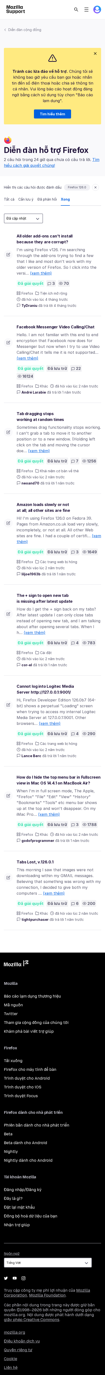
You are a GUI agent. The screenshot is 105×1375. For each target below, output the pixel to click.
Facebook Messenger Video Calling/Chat (55, 326)
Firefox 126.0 (77, 187)
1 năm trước (71, 392)
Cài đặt (46, 653)
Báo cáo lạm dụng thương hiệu (32, 996)
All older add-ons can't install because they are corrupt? (45, 239)
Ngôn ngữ (12, 1254)
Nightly (11, 1151)
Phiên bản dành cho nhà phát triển (36, 1125)
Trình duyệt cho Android (27, 1078)
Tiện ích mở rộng (53, 293)
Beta (8, 1134)
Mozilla (16, 964)
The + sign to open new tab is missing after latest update (45, 598)
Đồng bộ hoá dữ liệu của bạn (30, 1216)
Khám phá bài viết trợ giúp (29, 1031)
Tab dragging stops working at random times (40, 416)
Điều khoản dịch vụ (22, 1341)
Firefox (27, 293)
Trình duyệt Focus (21, 1096)
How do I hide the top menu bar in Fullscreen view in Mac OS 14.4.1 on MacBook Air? (59, 780)
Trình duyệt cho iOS (22, 1087)
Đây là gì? (13, 1198)
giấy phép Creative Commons (31, 1319)
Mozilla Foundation (47, 1295)
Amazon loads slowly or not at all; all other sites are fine (43, 507)
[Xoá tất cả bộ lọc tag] (95, 187)
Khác (44, 386)
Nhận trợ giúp (17, 1225)
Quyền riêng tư (18, 1350)
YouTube (15, 1278)
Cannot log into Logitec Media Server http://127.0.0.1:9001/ (45, 689)
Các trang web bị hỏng (58, 562)
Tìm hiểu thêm (52, 114)
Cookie (10, 1358)
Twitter (11, 1013)
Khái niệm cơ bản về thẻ (59, 471)
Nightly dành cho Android (28, 1160)
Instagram (23, 1278)
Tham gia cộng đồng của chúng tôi (36, 1022)
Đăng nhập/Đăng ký (23, 1189)
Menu (86, 9)
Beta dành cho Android (25, 1142)
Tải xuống (13, 1060)
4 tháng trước (65, 305)
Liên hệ (11, 1367)
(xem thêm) (41, 273)
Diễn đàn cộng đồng (24, 30)
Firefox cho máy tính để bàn (30, 1069)
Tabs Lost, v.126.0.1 (35, 861)
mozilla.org (14, 1332)
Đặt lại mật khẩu (19, 1207)
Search (76, 9)
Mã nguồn (13, 1005)
